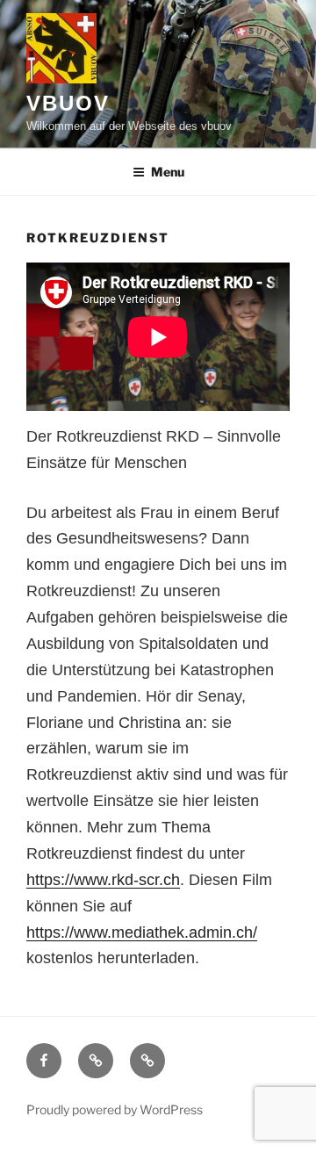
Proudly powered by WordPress (114, 1109)
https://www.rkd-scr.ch (103, 880)
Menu (167, 171)
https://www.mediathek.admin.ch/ (141, 932)
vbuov (68, 103)
